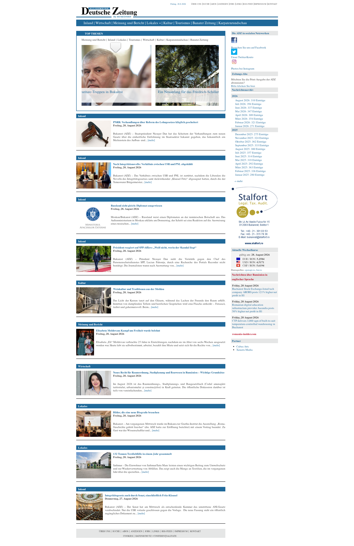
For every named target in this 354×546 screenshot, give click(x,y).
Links (239, 3)
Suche (206, 3)
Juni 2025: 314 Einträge (248, 156)
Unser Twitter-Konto (242, 57)
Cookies (128, 535)
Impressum (260, 3)
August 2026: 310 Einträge (250, 100)
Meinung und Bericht (128, 22)
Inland (88, 22)
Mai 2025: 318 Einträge (248, 160)
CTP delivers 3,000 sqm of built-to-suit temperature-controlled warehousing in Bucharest (253, 324)
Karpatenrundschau (232, 22)
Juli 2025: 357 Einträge (248, 152)
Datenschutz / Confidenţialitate (156, 535)
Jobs (231, 3)
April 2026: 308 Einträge (249, 115)
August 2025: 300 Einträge (250, 149)
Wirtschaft (103, 22)
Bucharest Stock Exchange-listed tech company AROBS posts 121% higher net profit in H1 (254, 292)
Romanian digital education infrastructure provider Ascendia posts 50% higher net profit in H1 (253, 308)
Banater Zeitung (204, 22)
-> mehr (238, 181)
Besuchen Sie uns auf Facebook (248, 47)
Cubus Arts (242, 346)
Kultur (168, 22)
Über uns (196, 3)
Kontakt (272, 3)
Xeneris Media (244, 350)
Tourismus (182, 22)
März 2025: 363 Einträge (249, 167)
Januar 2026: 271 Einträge (249, 126)
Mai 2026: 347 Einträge (248, 111)
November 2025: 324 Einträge (252, 137)
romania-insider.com (244, 334)
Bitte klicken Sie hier (243, 86)
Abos (214, 3)
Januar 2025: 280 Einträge (249, 174)
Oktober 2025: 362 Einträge (250, 141)
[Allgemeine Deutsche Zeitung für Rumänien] (108, 9)
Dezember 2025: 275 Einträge (251, 134)
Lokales (152, 22)
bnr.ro (259, 269)
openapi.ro (250, 269)
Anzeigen (223, 3)
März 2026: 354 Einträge (249, 118)
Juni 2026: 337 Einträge (248, 107)
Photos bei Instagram (242, 68)
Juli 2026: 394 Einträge (248, 104)
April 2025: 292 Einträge (249, 163)
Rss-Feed (248, 3)
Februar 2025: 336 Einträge (250, 171)
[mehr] (151, 140)
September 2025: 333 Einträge (252, 145)
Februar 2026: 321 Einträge (250, 122)
